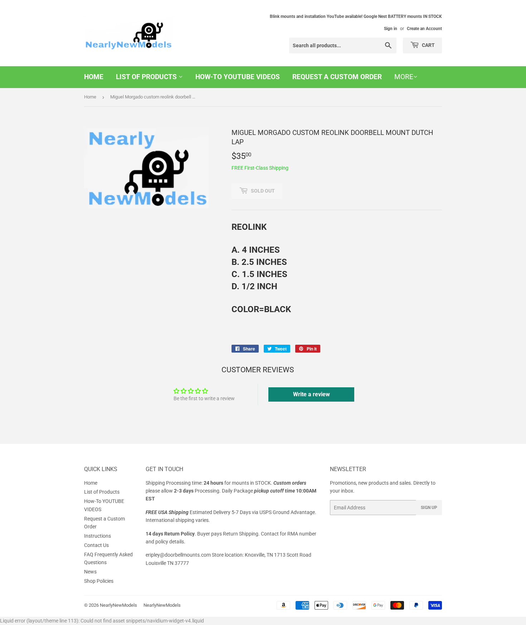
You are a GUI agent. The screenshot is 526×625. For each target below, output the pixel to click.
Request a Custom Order (337, 77)
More (403, 77)
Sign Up (429, 507)
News (90, 572)
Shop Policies (98, 581)
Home (93, 77)
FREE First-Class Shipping (260, 168)
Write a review (311, 394)
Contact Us (96, 545)
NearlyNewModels (118, 605)
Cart (428, 45)
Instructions (97, 536)
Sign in (390, 28)
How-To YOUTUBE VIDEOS (237, 77)
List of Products (147, 77)
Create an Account (424, 28)
